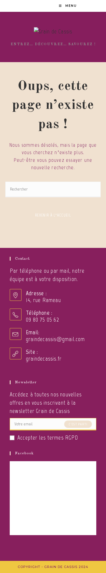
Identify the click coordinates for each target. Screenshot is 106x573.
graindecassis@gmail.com (55, 339)
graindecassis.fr (44, 358)
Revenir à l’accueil (53, 215)
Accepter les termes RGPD (47, 437)
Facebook (24, 453)
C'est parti (78, 424)
